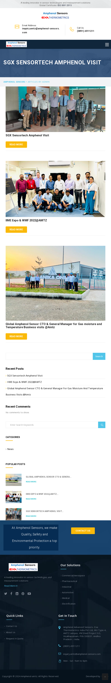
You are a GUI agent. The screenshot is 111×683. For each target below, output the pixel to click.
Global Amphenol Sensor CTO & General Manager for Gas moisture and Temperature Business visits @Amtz (54, 325)
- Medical (65, 598)
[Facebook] (11, 594)
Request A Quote (14, 638)
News (10, 449)
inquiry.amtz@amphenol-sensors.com (82, 653)
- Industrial (66, 586)
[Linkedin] (17, 594)
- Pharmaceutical (69, 581)
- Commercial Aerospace (73, 575)
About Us (10, 632)
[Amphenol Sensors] (55, 15)
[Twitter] (5, 594)
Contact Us (83, 530)
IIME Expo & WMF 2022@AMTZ (26, 220)
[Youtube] (29, 594)
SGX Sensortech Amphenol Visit (27, 135)
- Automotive (67, 592)
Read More (16, 144)
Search (99, 356)
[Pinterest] (23, 594)
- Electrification (68, 603)
